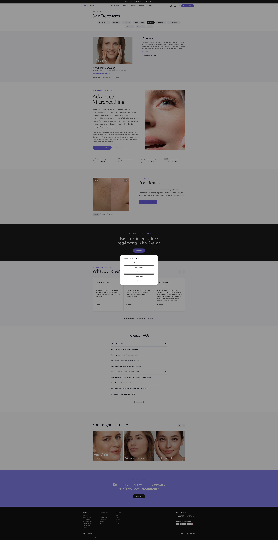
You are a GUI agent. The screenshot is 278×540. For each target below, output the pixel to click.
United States (139, 276)
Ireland (139, 271)
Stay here (139, 280)
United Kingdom (139, 267)
